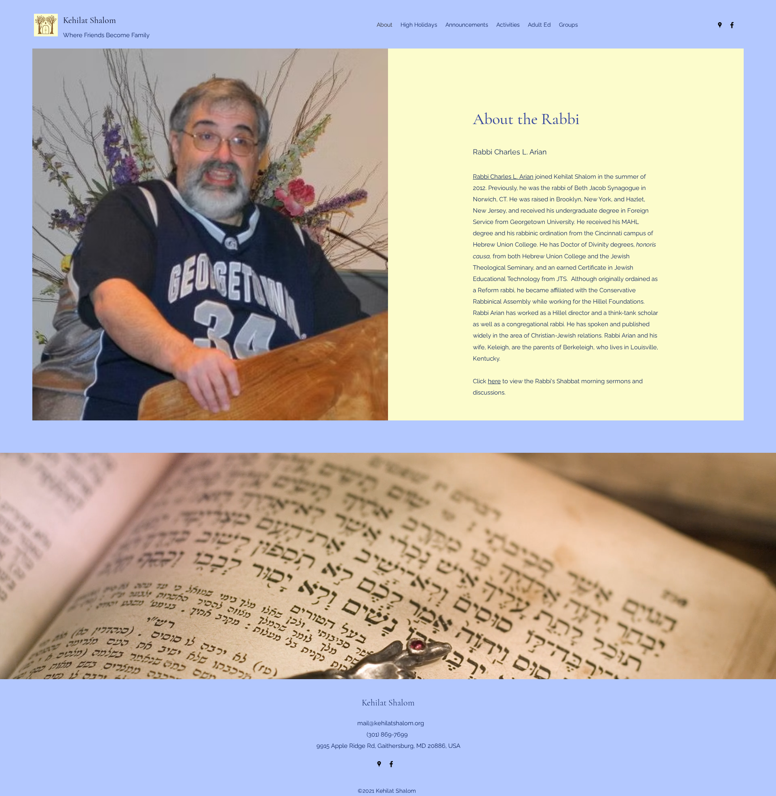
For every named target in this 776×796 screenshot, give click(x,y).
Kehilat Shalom (89, 20)
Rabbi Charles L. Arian (503, 176)
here (494, 381)
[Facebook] (732, 25)
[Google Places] (720, 25)
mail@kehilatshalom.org (390, 723)
